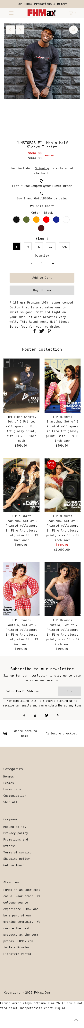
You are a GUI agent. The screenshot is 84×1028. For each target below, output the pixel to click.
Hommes (8, 776)
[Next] (20, 29)
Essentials (12, 789)
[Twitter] (46, 715)
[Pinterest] (58, 715)
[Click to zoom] (73, 29)
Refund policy (14, 827)
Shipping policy (16, 858)
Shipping (42, 168)
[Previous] (10, 29)
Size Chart (45, 206)
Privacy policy (15, 833)
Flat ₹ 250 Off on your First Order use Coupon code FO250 (42, 186)
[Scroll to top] (76, 1020)
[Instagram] (35, 715)
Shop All (10, 802)
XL (50, 246)
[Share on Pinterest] (49, 332)
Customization (14, 795)
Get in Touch (13, 865)
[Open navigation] (11, 13)
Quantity (42, 255)
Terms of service (17, 852)
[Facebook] (24, 715)
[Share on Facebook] (35, 332)
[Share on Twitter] (42, 332)
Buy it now (42, 290)
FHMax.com (42, 992)
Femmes (8, 783)
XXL (64, 246)
